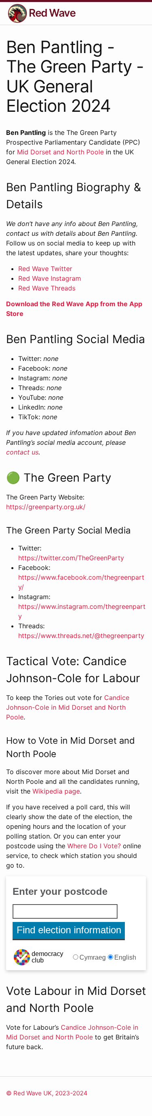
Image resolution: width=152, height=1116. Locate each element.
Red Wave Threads (46, 288)
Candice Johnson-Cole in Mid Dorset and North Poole (67, 707)
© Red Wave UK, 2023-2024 (47, 1093)
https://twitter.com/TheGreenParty (71, 558)
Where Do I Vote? (94, 846)
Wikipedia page (56, 791)
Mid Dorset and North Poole (60, 152)
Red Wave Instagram (49, 278)
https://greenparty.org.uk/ (46, 507)
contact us (22, 452)
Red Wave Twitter (45, 269)
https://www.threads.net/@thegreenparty (81, 636)
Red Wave (52, 12)
